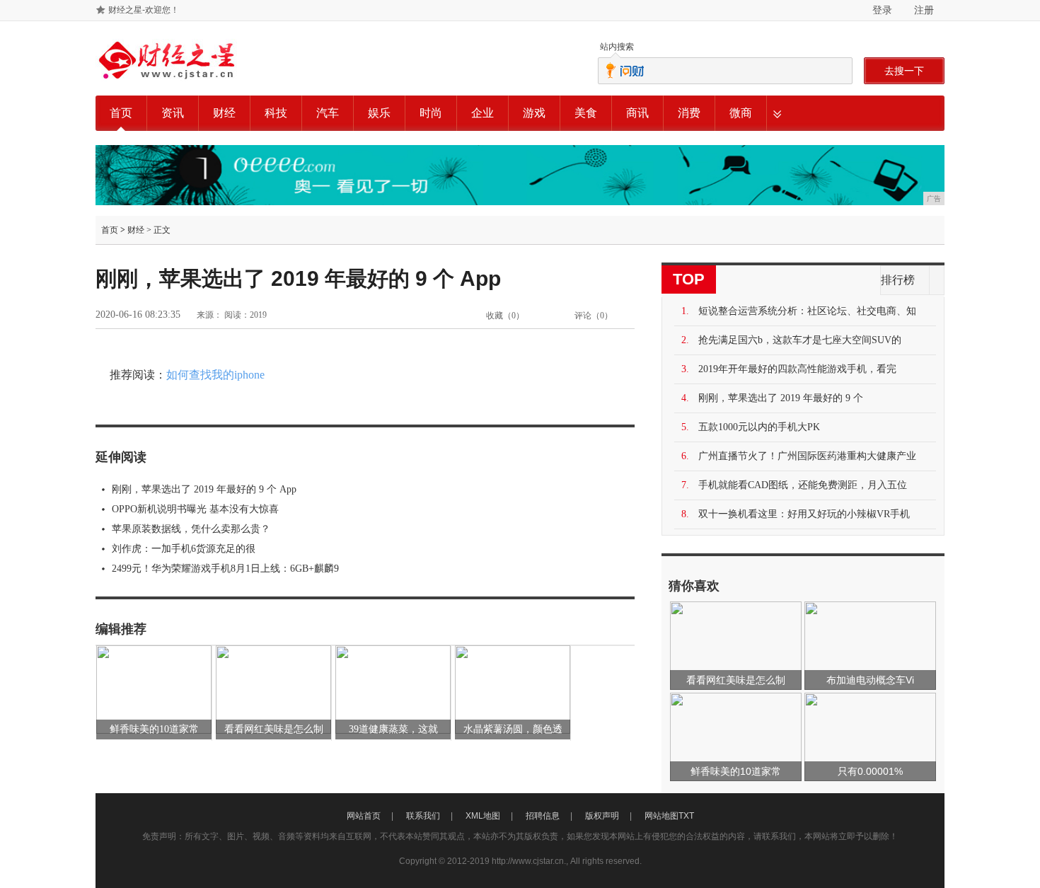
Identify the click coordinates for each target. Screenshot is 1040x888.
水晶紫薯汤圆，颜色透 (512, 729)
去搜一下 (904, 70)
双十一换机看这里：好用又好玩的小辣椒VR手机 (804, 514)
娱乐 (379, 113)
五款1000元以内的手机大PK (759, 427)
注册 (924, 10)
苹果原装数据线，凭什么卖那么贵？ (191, 529)
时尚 (431, 113)
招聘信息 (543, 816)
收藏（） (505, 316)
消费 (689, 113)
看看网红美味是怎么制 (273, 729)
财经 (224, 113)
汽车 (327, 113)
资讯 (172, 113)
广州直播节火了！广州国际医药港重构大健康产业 (807, 456)
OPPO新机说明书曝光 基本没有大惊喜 (195, 509)
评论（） (593, 316)
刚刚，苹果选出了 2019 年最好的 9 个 (780, 398)
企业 (482, 113)
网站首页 (364, 816)
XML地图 (483, 816)
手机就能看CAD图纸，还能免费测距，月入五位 (802, 485)
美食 (585, 113)
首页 (121, 113)
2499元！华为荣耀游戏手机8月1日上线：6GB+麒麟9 (225, 568)
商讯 (637, 113)
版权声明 (602, 816)
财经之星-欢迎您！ (143, 10)
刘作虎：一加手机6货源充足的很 (183, 548)
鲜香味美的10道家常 (154, 729)
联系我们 (423, 816)
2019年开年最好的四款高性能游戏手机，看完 (797, 369)
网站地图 (661, 816)
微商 (740, 113)
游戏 (534, 113)
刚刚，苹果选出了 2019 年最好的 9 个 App (204, 489)
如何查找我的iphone (215, 375)
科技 (276, 113)
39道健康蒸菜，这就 (393, 729)
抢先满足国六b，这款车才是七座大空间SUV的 (799, 340)
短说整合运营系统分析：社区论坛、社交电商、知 (807, 311)
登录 (882, 10)
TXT (686, 816)
